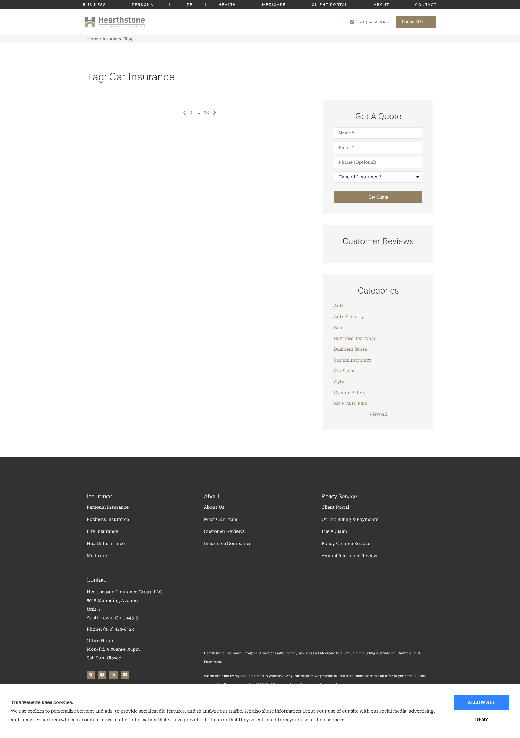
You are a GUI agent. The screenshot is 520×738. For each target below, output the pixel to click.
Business (94, 4)
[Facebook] (102, 675)
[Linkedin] (125, 675)
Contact (426, 4)
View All (378, 414)
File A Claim (334, 531)
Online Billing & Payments (349, 519)
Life (187, 4)
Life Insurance (102, 531)
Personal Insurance (108, 507)
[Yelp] (113, 675)
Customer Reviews (224, 531)
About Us (214, 507)
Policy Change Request (346, 543)
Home (92, 39)
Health (227, 4)
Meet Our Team (220, 519)
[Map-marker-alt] (91, 675)
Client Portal (330, 4)
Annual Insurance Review (349, 555)
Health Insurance (106, 543)
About (381, 4)
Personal (144, 4)
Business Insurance (108, 519)
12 (206, 112)
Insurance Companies (227, 543)
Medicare (274, 4)
